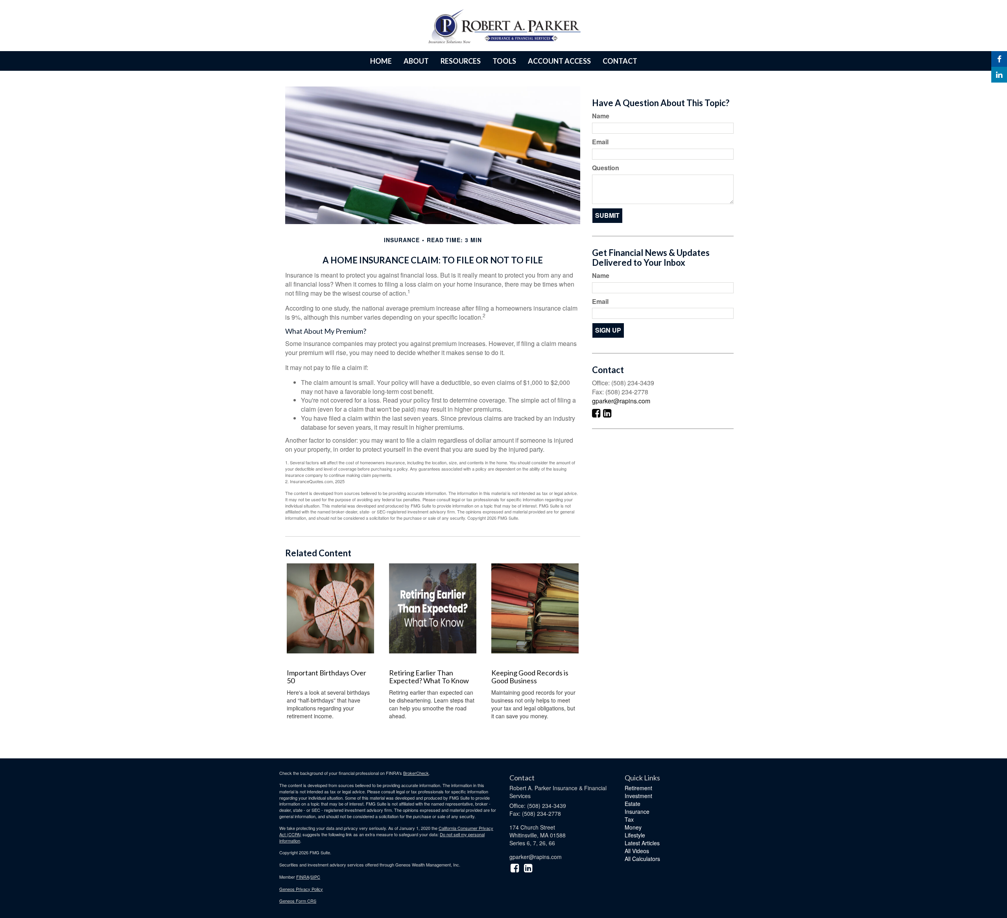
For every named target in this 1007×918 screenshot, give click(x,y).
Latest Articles (642, 843)
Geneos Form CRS (297, 901)
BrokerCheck (416, 773)
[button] (416, 61)
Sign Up (608, 330)
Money (633, 827)
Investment (638, 796)
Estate (632, 804)
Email (600, 142)
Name (600, 116)
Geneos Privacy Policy (301, 889)
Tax (629, 819)
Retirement (638, 788)
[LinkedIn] (999, 75)
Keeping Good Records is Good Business (529, 676)
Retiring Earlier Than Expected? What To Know (429, 676)
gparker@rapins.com (621, 400)
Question (605, 168)
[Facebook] (999, 59)
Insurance (637, 811)
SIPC (315, 877)
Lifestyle (635, 835)
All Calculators (642, 859)
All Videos (637, 851)
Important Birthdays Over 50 (326, 676)
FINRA (302, 877)
